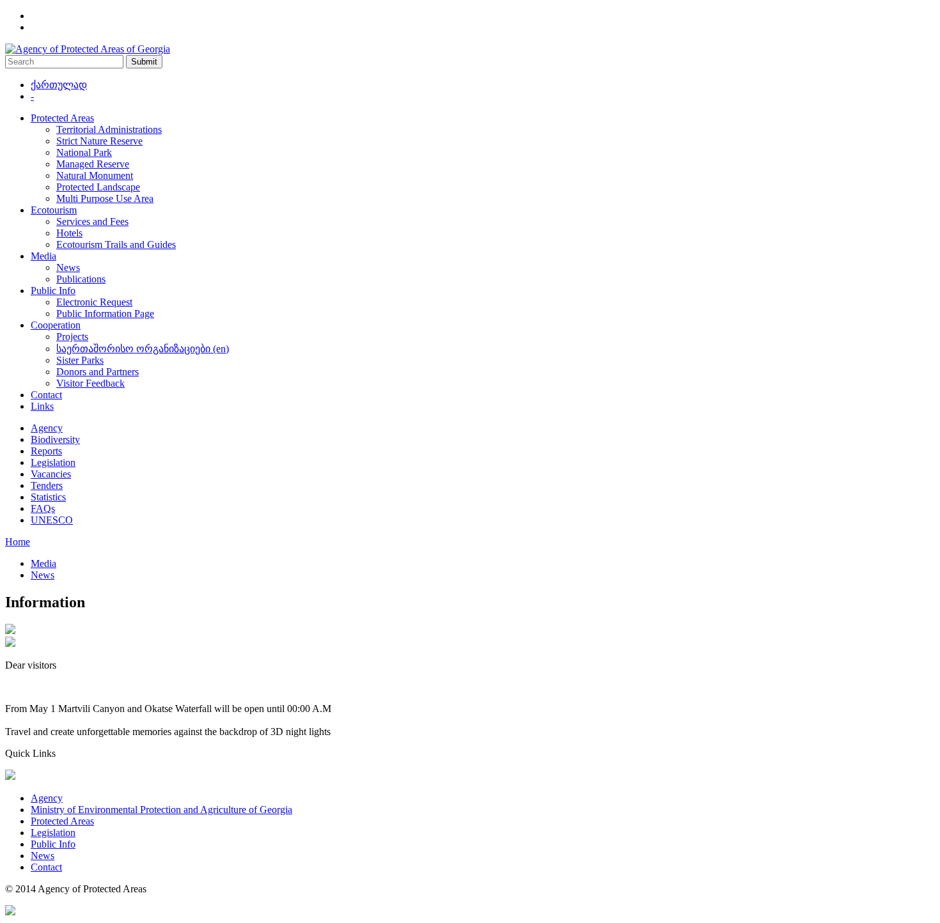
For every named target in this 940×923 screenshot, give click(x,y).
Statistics (48, 497)
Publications (81, 279)
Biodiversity (55, 439)
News (68, 267)
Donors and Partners (97, 371)
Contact (46, 394)
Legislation (53, 462)
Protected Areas (62, 117)
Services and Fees (92, 221)
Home (17, 541)
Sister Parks (80, 360)
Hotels (69, 233)
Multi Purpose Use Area (104, 198)
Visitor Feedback (90, 383)
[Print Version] (10, 643)
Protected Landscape (98, 187)
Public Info (53, 290)
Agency (47, 428)
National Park (84, 152)
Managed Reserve (92, 164)
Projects (72, 336)
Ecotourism (54, 210)
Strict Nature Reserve (99, 141)
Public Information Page (105, 313)
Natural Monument (94, 175)
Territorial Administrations (109, 129)
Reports (46, 451)
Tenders (47, 485)
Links (42, 406)
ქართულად (59, 84)
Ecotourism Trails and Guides (116, 244)
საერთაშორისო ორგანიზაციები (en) (142, 348)
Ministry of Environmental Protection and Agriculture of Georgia (161, 809)
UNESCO (52, 520)
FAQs (43, 508)
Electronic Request (94, 302)
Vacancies (51, 474)
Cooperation (56, 325)
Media (43, 256)
